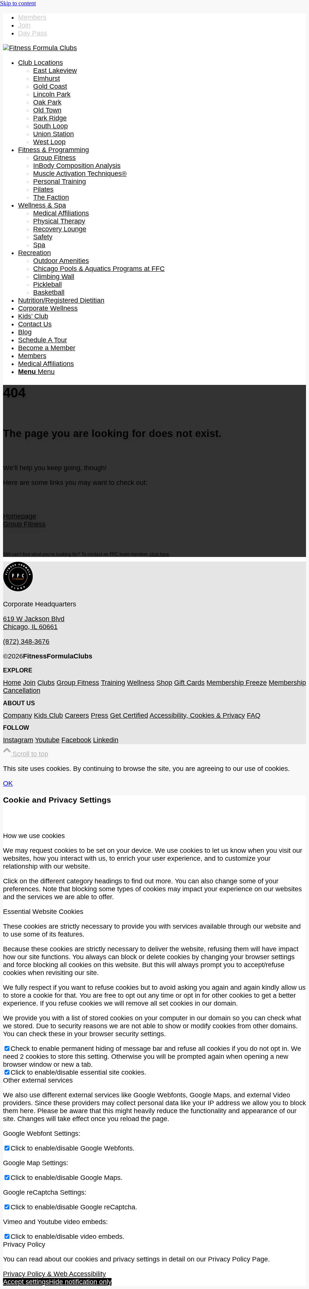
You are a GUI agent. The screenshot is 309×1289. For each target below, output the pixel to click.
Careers (77, 715)
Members (32, 17)
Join (24, 25)
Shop (164, 682)
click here (159, 554)
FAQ (253, 715)
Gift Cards (189, 682)
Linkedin (105, 740)
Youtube (47, 740)
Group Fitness (24, 524)
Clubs (46, 682)
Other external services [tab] (38, 1080)
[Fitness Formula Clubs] (40, 48)
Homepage (19, 516)
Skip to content (18, 3)
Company (17, 715)
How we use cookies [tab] (34, 836)
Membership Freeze (237, 682)
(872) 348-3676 (26, 641)
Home (12, 682)
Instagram (18, 740)
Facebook (76, 740)
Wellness (140, 682)
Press (99, 715)
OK (8, 783)
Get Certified (129, 715)
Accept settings (26, 1282)
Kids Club (48, 715)
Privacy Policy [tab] (24, 1244)
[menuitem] (162, 18)
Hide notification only (80, 1282)
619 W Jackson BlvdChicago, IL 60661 (33, 623)
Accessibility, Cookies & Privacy (197, 715)
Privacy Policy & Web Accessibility (54, 1274)
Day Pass (32, 33)
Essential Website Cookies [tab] (43, 911)
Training (113, 682)
